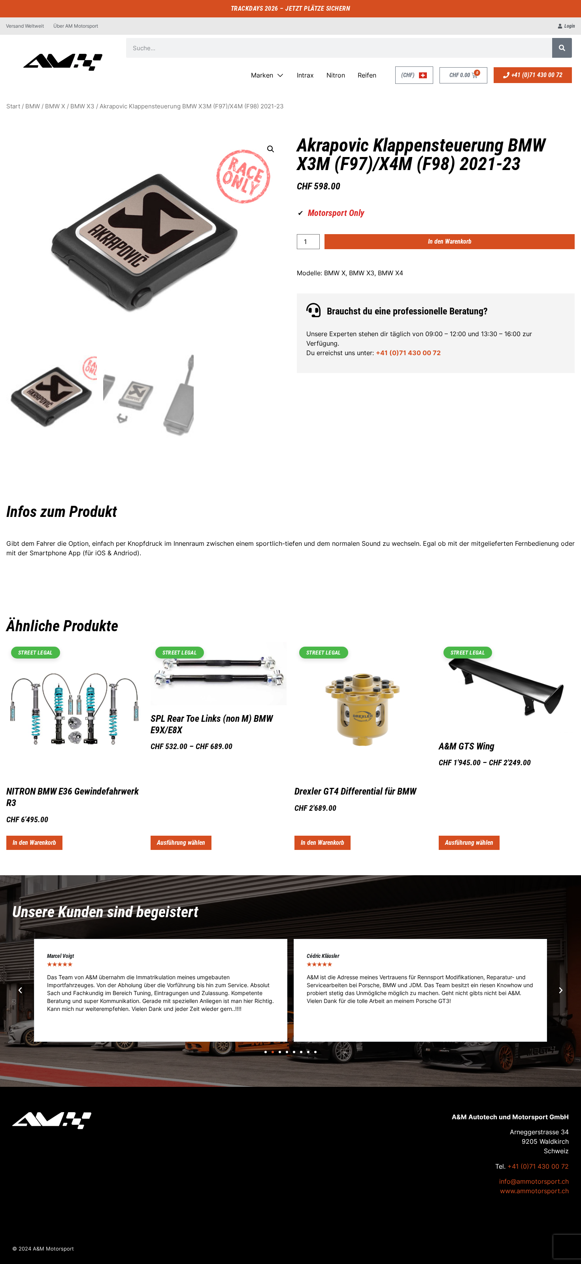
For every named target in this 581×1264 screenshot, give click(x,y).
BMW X (55, 106)
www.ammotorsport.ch (534, 1191)
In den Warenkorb (450, 241)
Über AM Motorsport (75, 26)
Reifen (367, 75)
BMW (32, 106)
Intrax (305, 75)
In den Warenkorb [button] (34, 842)
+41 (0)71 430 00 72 (408, 353)
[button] (271, 149)
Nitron (335, 75)
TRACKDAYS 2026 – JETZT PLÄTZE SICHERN (291, 8)
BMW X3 (82, 106)
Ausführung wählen (181, 842)
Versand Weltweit (25, 26)
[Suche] (562, 48)
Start (13, 106)
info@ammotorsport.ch (534, 1181)
